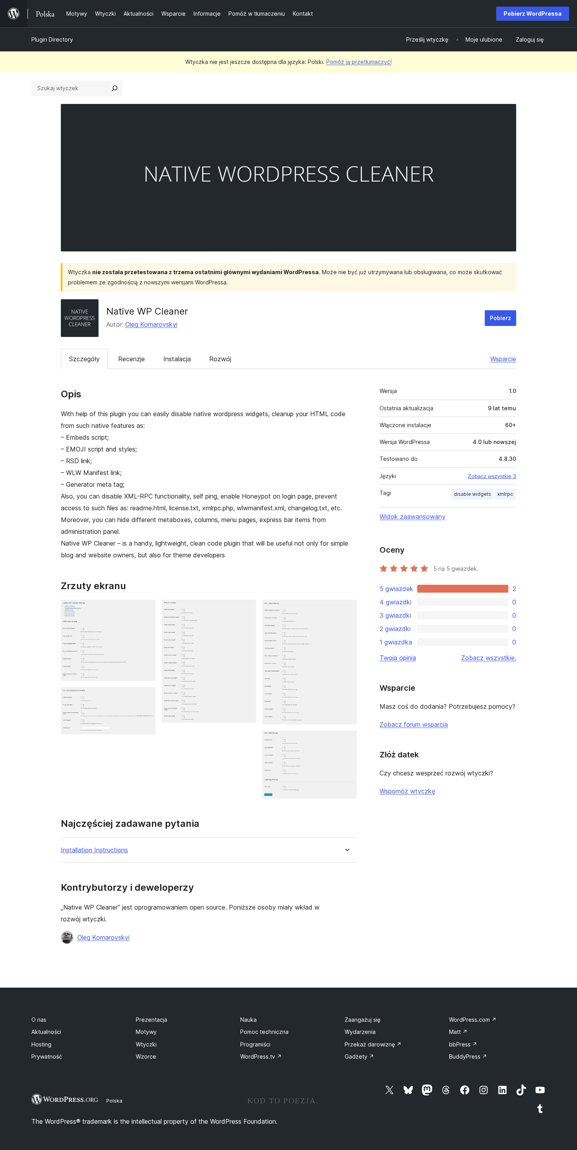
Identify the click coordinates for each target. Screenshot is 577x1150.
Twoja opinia (398, 658)
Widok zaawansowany (413, 516)
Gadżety (359, 1056)
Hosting (41, 1044)
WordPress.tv (261, 1056)
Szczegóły (84, 359)
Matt (458, 1031)
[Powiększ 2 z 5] (145, 698)
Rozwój (220, 359)
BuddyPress (468, 1056)
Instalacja (177, 359)
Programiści (255, 1044)
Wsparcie (503, 359)
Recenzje (131, 359)
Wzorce (146, 1056)
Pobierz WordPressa (533, 13)
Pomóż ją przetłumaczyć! (359, 61)
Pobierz (500, 318)
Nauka (248, 1019)
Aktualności (46, 1031)
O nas (38, 1019)
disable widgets (472, 494)
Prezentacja (151, 1019)
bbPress (463, 1044)
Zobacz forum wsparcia (414, 724)
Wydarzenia (360, 1031)
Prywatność (46, 1056)
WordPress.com (473, 1019)
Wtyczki (146, 1044)
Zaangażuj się (362, 1019)
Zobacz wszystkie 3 (492, 476)
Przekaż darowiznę (373, 1044)
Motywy (146, 1031)
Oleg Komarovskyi (151, 324)
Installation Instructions (94, 850)
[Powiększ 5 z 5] (346, 741)
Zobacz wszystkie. (488, 658)
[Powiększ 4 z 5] (346, 610)
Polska (114, 1100)
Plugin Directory (52, 39)
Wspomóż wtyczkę (407, 791)
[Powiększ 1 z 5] (145, 610)
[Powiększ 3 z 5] (245, 610)
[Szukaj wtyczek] (114, 88)
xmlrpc (505, 494)
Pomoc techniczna (264, 1031)
